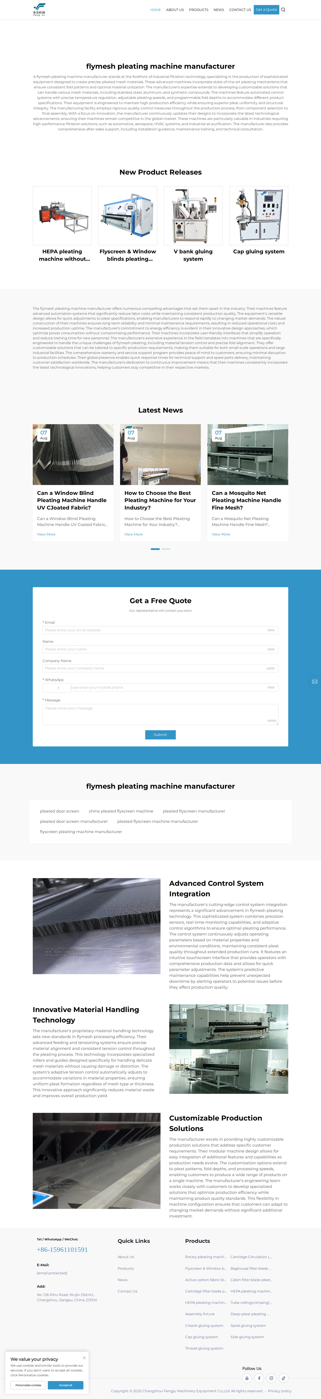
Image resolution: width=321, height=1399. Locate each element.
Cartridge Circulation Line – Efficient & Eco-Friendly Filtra (252, 1257)
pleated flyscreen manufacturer (194, 811)
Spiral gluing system (248, 1326)
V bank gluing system (193, 255)
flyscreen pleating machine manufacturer (81, 831)
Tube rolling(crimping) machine (252, 1303)
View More (46, 534)
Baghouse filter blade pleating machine (252, 1268)
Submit (160, 735)
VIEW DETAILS (62, 216)
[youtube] (247, 1378)
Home (155, 10)
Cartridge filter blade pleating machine (206, 1291)
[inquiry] (314, 681)
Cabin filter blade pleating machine (252, 1280)
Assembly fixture (200, 1314)
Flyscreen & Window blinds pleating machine (128, 255)
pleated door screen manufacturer (74, 821)
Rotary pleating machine (206, 1257)
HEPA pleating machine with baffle (252, 1291)
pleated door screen (59, 811)
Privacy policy (280, 1391)
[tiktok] (283, 1378)
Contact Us (240, 10)
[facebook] (259, 1378)
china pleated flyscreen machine (121, 811)
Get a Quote (266, 9)
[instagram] (271, 1378)
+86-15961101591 (62, 1249)
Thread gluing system (204, 1348)
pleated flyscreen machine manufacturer (157, 821)
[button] (155, 549)
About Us (175, 10)
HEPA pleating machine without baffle (62, 255)
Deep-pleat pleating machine (252, 1314)
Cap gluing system (259, 251)
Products (198, 10)
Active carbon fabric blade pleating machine (206, 1280)
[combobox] (57, 688)
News (219, 10)
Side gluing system (247, 1337)
